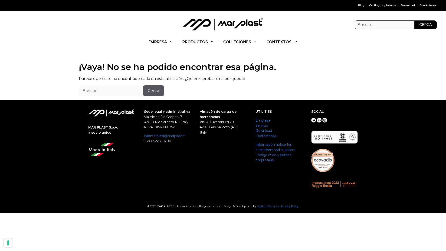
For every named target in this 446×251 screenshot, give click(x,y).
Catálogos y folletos (382, 5)
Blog (361, 5)
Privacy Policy (289, 206)
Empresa (263, 120)
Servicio (262, 125)
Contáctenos (428, 5)
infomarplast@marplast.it (164, 136)
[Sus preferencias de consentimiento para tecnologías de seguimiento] (8, 242)
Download (408, 5)
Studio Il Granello (268, 206)
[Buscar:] (396, 24)
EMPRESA (157, 42)
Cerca (425, 24)
